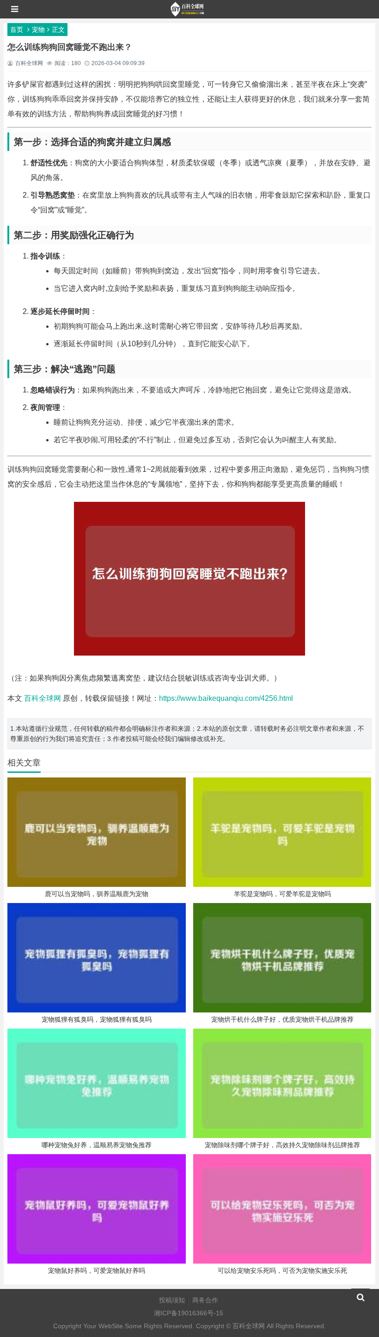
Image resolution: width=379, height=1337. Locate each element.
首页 (16, 29)
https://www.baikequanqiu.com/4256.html (226, 698)
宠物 (38, 29)
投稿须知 (172, 1300)
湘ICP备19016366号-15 (188, 1313)
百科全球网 (42, 698)
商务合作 (205, 1300)
